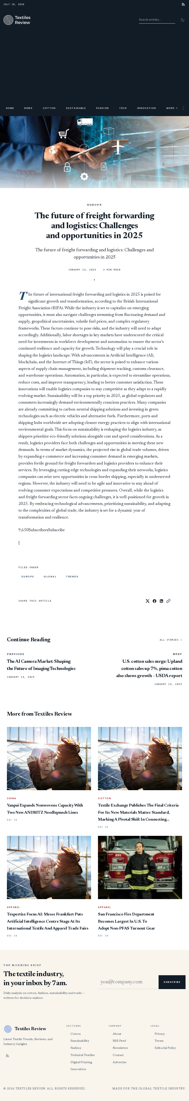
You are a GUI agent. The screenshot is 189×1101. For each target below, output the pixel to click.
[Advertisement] (94, 65)
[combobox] (157, 20)
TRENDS (72, 576)
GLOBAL (50, 576)
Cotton (49, 108)
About (117, 1033)
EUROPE (94, 205)
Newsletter (120, 1048)
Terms (159, 1040)
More (172, 108)
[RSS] (183, 4)
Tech (123, 108)
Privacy (160, 1033)
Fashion (102, 108)
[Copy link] (168, 601)
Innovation (146, 108)
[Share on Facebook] (154, 601)
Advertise (120, 1062)
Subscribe (56, 530)
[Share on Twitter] (147, 601)
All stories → (171, 640)
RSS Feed (119, 1040)
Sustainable (76, 108)
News (28, 108)
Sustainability (80, 1040)
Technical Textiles (83, 1055)
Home (10, 108)
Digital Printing (81, 1062)
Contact (118, 1055)
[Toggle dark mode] (183, 20)
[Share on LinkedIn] (161, 601)
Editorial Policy (165, 1048)
